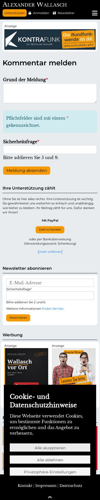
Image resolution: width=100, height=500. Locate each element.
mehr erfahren (50, 251)
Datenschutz (70, 485)
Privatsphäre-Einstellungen (50, 472)
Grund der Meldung (25, 79)
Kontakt (25, 485)
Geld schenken (50, 229)
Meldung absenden (26, 170)
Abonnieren (18, 317)
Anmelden (41, 13)
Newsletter (66, 13)
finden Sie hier (53, 308)
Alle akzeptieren (50, 447)
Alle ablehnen (50, 459)
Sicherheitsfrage (21, 141)
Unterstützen (14, 13)
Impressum (45, 485)
